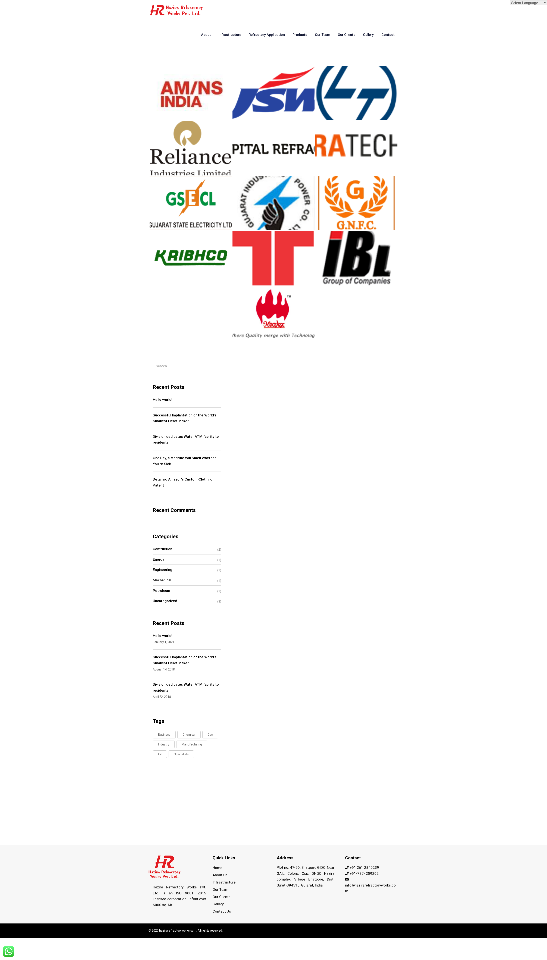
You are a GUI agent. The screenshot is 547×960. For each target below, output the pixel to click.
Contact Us (222, 911)
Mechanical (162, 580)
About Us (220, 875)
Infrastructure (230, 35)
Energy (158, 559)
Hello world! (162, 399)
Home (217, 868)
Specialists (181, 754)
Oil (160, 754)
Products (300, 35)
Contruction (162, 549)
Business (164, 734)
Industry (163, 744)
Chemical (189, 734)
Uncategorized (165, 601)
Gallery (368, 35)
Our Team (322, 35)
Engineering (162, 569)
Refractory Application (267, 35)
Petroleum (161, 590)
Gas (210, 734)
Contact (388, 35)
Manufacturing (192, 744)
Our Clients (346, 35)
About (206, 35)
